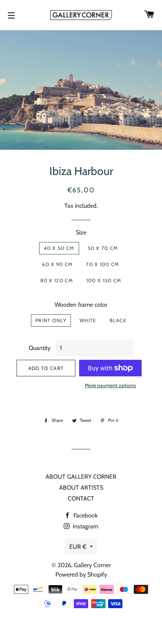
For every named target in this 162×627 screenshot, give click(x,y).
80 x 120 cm (56, 280)
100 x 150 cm (104, 280)
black (118, 320)
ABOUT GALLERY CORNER (81, 476)
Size (81, 232)
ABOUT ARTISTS (81, 487)
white (87, 320)
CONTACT (81, 498)
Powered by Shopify (81, 574)
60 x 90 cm (57, 264)
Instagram (84, 526)
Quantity (39, 348)
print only (50, 320)
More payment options (110, 385)
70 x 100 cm (102, 264)
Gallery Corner (92, 565)
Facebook (85, 515)
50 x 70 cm (103, 248)
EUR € (77, 546)
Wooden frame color (81, 304)
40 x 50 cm (59, 248)
